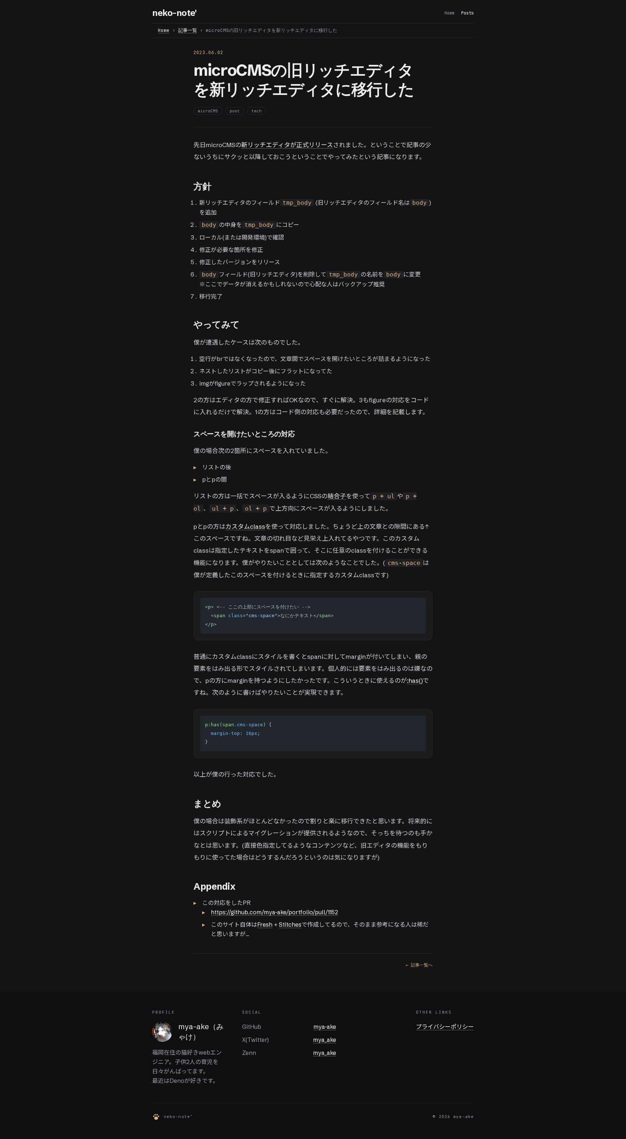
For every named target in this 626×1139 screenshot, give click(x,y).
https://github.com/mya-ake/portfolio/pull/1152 (274, 912)
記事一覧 (187, 30)
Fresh (264, 924)
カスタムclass (245, 526)
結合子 (336, 496)
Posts (467, 13)
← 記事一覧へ (419, 965)
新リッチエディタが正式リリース (287, 145)
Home (450, 13)
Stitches (290, 924)
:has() (415, 680)
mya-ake (324, 1026)
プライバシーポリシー (445, 1026)
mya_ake (324, 1039)
